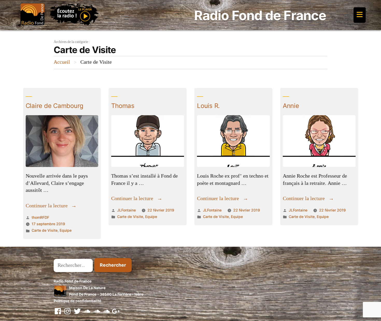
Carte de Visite (45, 230)
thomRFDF (40, 217)
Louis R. (208, 106)
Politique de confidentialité (77, 300)
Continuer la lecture (51, 206)
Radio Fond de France (260, 15)
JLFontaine (126, 210)
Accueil (62, 62)
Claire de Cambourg (55, 106)
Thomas (123, 106)
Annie (291, 106)
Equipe (66, 230)
